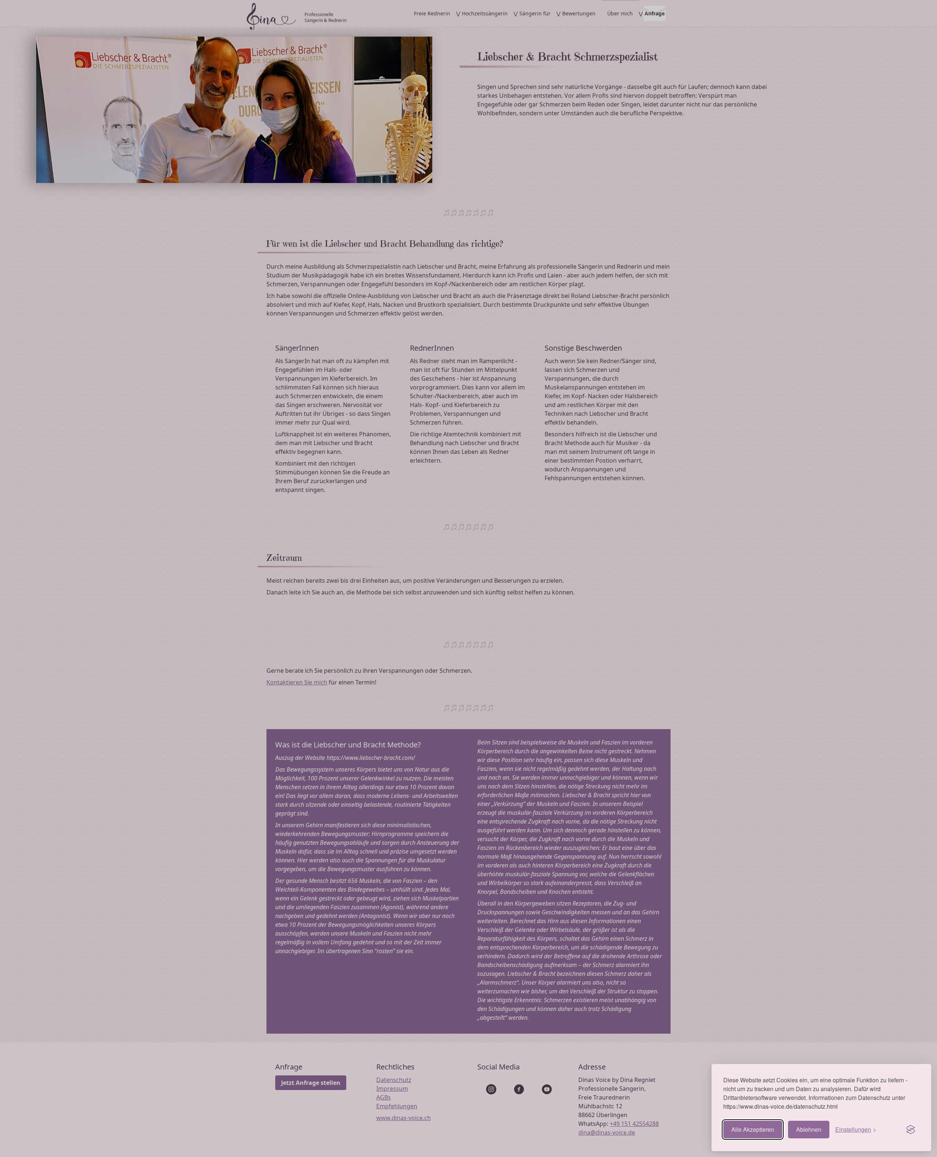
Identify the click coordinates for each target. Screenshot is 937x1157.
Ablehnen (808, 1129)
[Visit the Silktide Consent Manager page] (910, 1129)
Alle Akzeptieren (752, 1129)
